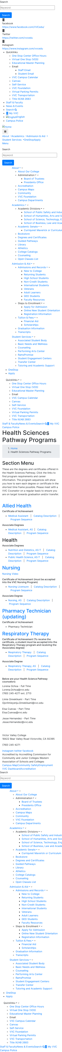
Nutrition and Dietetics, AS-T (24, 549)
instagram (8, 750)
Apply (37, 139)
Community (24, 193)
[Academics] (27, 205)
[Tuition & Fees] (37, 318)
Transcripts (24, 331)
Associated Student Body (32, 340)
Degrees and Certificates (32, 237)
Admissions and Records (32, 267)
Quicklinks (11, 379)
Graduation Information (31, 328)
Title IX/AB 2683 (21, 98)
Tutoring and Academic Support (36, 365)
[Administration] (38, 175)
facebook (28, 750)
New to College (33, 270)
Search (4, 1)
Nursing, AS (15, 600)
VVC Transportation (23, 95)
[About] (22, 168)
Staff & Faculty (14, 102)
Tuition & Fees (26, 317)
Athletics (23, 248)
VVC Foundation (21, 88)
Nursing (11, 568)
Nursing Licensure (18, 586)
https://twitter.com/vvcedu (17, 37)
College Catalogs (28, 251)
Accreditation (25, 185)
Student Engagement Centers (34, 358)
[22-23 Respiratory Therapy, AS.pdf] (36, 665)
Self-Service (19, 84)
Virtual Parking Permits (25, 91)
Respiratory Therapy (25, 634)
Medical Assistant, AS (21, 529)
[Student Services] (34, 337)
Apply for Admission (35, 306)
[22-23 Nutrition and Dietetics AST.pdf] (41, 549)
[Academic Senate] (41, 226)
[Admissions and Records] (49, 267)
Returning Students (35, 274)
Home (14, 448)
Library (22, 244)
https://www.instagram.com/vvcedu (22, 48)
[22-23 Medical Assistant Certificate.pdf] (56, 515)
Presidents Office (33, 182)
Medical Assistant (18, 515)
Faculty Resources (34, 299)
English (21, 116)
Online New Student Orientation (42, 310)
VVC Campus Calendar (25, 77)
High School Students (36, 278)
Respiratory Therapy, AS (22, 665)
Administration (26, 175)
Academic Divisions (29, 208)
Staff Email (24, 70)
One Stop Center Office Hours (29, 55)
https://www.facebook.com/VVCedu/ (23, 26)
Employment (46, 765)
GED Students (32, 296)
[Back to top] (1, 727)
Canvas (16, 80)
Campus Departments (30, 200)
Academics (18, 136)
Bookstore (24, 233)
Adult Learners (32, 292)
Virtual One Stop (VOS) (25, 59)
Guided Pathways (28, 240)
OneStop (29, 139)
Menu (5, 143)
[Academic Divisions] (43, 209)
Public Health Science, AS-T (24, 557)
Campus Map (9, 765)
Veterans (29, 288)
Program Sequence (21, 519)
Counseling (24, 255)
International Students (36, 285)
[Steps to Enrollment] (44, 303)
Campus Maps (26, 189)
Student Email (26, 73)
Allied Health (16, 506)
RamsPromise (25, 354)
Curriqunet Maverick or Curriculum (41, 853)
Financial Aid (31, 321)
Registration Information (37, 313)
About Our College (28, 171)
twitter (18, 750)
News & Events (14, 106)
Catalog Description (45, 515)
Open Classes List (28, 258)
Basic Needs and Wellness (32, 343)
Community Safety (28, 765)
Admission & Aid (36, 136)
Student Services (12, 139)
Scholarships (31, 324)
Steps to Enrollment (29, 303)
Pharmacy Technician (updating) (26, 613)
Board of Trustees (34, 178)
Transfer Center (27, 361)
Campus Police (14, 120)
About (6, 136)
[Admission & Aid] (33, 264)
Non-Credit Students (36, 281)
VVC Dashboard (11, 768)
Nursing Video (10, 573)
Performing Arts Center (31, 351)
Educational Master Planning (28, 62)
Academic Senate (28, 226)
